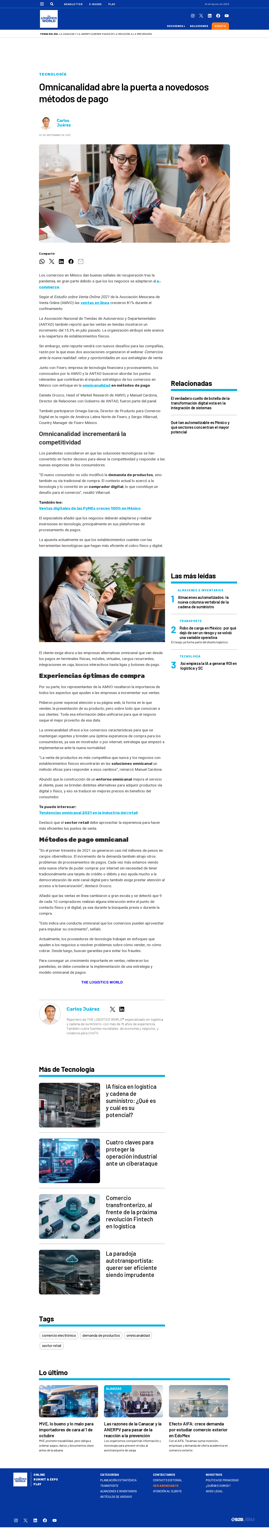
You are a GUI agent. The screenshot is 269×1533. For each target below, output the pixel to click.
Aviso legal (214, 1491)
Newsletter (73, 4)
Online (39, 1475)
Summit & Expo (45, 1479)
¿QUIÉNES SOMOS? (218, 1486)
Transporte (109, 1486)
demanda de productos (101, 1335)
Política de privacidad (222, 1480)
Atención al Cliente (167, 1491)
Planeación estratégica (118, 1480)
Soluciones (199, 26)
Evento (220, 26)
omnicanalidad (96, 385)
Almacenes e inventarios (118, 1491)
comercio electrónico (59, 1335)
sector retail (51, 1346)
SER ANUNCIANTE (166, 1486)
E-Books (95, 4)
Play (111, 4)
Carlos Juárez (64, 122)
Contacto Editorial (167, 1480)
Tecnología (53, 74)
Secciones (175, 26)
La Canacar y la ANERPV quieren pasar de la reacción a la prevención (105, 34)
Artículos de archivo (116, 1497)
